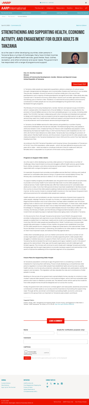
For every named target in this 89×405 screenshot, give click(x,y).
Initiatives (50, 8)
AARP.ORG (51, 2)
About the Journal (82, 13)
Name (26, 330)
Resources (60, 8)
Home (3, 16)
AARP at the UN (28, 383)
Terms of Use (57, 401)
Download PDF (79, 84)
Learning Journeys (62, 13)
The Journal (39, 8)
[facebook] (47, 383)
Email (70, 330)
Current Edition (26, 13)
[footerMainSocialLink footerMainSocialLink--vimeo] (47, 386)
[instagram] (61, 383)
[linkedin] (58, 383)
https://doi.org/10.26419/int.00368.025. (64, 304)
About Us (78, 8)
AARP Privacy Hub (68, 401)
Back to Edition (81, 25)
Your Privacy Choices (81, 401)
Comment (27, 338)
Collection (44, 13)
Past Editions (5, 385)
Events (69, 8)
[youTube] (54, 383)
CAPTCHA (27, 347)
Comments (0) (16, 25)
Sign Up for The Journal (8, 387)
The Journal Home (6, 13)
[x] (51, 383)
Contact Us (44, 2)
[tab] (6, 12)
